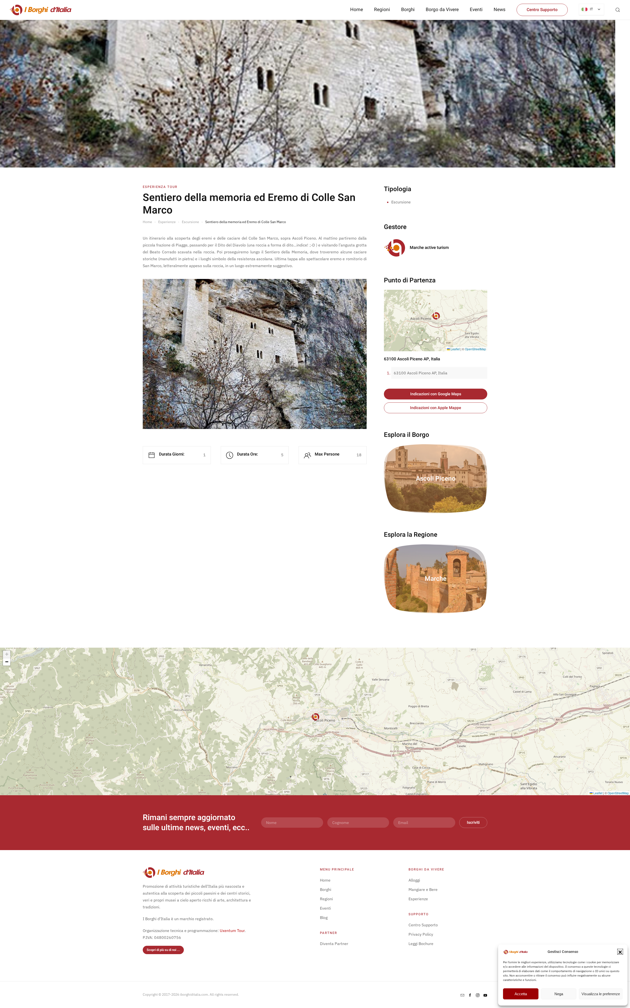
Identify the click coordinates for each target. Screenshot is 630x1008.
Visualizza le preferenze (601, 994)
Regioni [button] (382, 9)
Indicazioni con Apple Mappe (435, 408)
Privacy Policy (421, 934)
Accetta (521, 994)
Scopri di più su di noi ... (163, 949)
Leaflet (455, 349)
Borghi (408, 9)
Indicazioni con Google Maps (435, 394)
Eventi (476, 9)
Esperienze (418, 898)
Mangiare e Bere (423, 889)
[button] (620, 951)
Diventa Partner (334, 943)
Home (356, 9)
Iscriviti (473, 822)
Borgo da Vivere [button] (442, 9)
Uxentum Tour (232, 930)
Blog (324, 917)
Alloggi (414, 880)
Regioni (326, 898)
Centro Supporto (542, 10)
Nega (558, 994)
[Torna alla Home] (40, 10)
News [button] (499, 9)
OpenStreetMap (475, 349)
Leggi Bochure (421, 943)
